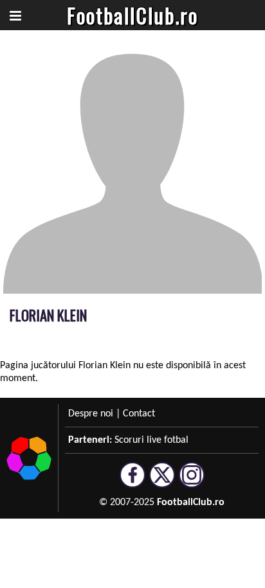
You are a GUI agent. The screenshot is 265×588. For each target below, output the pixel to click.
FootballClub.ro (132, 15)
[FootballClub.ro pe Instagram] (191, 482)
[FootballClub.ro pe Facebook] (132, 482)
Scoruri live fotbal (151, 440)
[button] (15, 15)
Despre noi (90, 414)
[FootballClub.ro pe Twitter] (162, 482)
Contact (139, 414)
